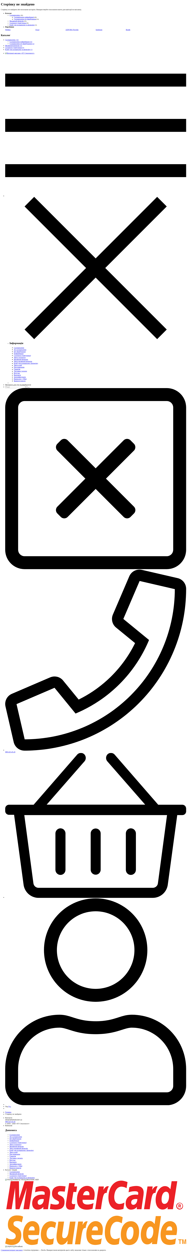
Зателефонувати (20, 377)
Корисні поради (20, 381)
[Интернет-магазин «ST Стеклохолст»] (20, 53)
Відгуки (17, 373)
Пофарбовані (18, 354)
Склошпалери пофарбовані (24, 17)
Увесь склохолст (20, 357)
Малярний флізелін (17, 21)
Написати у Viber (20, 379)
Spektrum (99, 30)
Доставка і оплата (20, 371)
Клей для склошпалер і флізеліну (26, 363)
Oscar (37, 30)
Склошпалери (15, 15)
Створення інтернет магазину (12, 1250)
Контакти (17, 375)
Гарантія (17, 369)
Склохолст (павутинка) (18, 23)
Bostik (128, 30)
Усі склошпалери (20, 350)
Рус (9, 1106)
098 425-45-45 (10, 752)
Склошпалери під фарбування (25, 19)
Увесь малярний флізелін (23, 361)
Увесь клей (18, 365)
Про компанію (19, 367)
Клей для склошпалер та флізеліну (22, 25)
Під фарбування (20, 352)
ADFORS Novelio (71, 30)
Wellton (7, 30)
